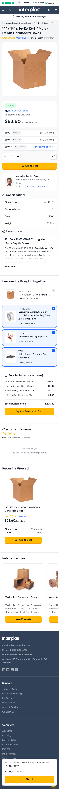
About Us (7, 731)
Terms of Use (9, 758)
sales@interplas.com (19, 645)
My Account (8, 698)
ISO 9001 (6, 749)
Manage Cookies (13, 772)
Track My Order (10, 689)
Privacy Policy (9, 754)
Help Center (8, 703)
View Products (23, 619)
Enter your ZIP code (18, 111)
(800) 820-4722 (28, 187)
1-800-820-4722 (18, 650)
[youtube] (7, 670)
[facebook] (16, 670)
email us (44, 187)
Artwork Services (10, 707)
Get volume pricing (43, 147)
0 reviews (21, 38)
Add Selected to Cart (31, 411)
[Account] (48, 9)
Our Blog (6, 735)
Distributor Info (10, 745)
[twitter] (12, 670)
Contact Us (8, 712)
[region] (29, 69)
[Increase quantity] (17, 156)
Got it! (29, 779)
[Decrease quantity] (5, 156)
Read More (10, 267)
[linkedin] (3, 670)
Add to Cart (31, 166)
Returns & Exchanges (13, 694)
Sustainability (9, 740)
